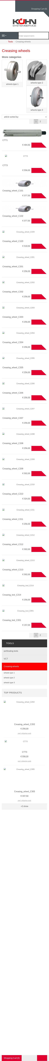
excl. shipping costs (24, 733)
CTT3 (5, 165)
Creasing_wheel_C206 (13, 393)
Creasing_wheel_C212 (13, 544)
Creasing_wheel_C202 (13, 292)
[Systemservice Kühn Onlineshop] (24, 22)
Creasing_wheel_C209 (13, 469)
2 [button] (40, 121)
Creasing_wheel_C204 (13, 342)
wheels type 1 (12, 84)
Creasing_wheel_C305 (24, 791)
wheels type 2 (37, 83)
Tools (10, 643)
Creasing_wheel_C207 (13, 418)
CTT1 (5, 140)
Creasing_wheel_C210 (13, 494)
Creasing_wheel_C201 (13, 266)
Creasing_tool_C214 (12, 595)
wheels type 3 (37, 110)
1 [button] (36, 121)
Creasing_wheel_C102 (13, 216)
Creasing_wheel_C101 (13, 191)
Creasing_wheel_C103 (13, 241)
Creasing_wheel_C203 (13, 317)
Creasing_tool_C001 (12, 620)
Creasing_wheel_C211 (13, 519)
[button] (44, 121)
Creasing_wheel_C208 (13, 443)
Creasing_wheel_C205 (13, 367)
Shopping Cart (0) (39, 9)
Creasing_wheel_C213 (13, 570)
